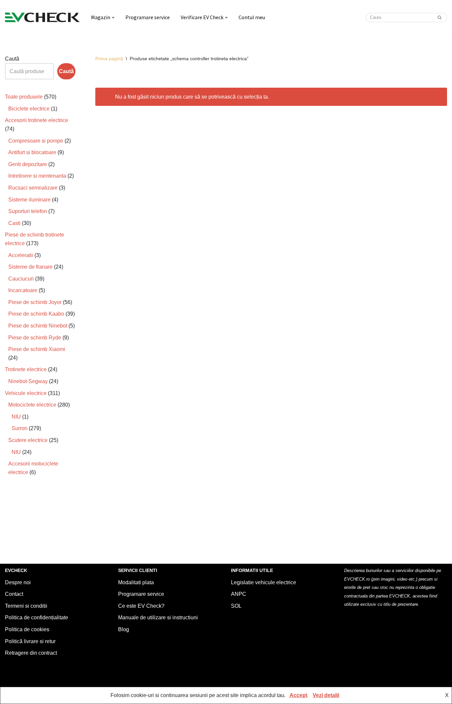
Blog (123, 629)
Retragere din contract (31, 653)
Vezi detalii (326, 695)
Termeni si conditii (26, 606)
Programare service (147, 17)
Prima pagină (109, 58)
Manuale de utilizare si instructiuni (158, 617)
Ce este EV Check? (141, 606)
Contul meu (252, 17)
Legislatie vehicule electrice (263, 582)
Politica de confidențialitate (36, 617)
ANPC (238, 594)
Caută (12, 59)
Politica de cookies (27, 629)
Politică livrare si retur (30, 641)
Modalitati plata (136, 582)
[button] (113, 17)
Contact (14, 594)
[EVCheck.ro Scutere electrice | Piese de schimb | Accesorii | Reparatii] (42, 17)
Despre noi (18, 582)
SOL (236, 606)
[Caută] (439, 17)
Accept (298, 695)
